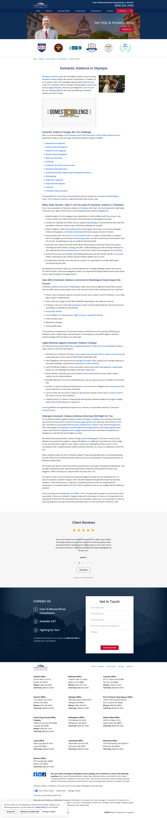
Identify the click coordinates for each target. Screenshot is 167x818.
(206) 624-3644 (46, 685)
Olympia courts (75, 135)
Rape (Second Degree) (55, 183)
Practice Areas (80, 11)
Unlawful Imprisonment (56, 191)
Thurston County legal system (100, 135)
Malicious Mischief (54, 158)
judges (78, 430)
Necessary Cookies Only (29, 812)
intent (113, 393)
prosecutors (91, 430)
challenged (92, 438)
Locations (110, 11)
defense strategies (73, 346)
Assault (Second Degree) (56, 147)
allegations (103, 211)
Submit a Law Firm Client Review (83, 577)
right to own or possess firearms (88, 315)
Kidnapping (51, 176)
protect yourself (95, 354)
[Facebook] (35, 774)
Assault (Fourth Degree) (56, 154)
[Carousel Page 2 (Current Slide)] (79, 563)
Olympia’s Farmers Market (72, 427)
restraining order (82, 238)
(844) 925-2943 (124, 5)
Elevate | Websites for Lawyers (119, 812)
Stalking (49, 161)
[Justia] (44, 774)
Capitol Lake (97, 425)
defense (118, 250)
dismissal (90, 370)
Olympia (41, 59)
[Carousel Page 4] (88, 563)
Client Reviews (96, 11)
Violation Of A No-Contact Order (60, 165)
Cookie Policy (61, 791)
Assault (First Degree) (55, 143)
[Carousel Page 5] (92, 563)
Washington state (84, 85)
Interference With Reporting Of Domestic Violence (68, 172)
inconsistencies (71, 250)
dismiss (83, 393)
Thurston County (100, 346)
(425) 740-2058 (46, 705)
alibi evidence (93, 363)
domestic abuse (49, 79)
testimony (79, 363)
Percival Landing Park (81, 425)
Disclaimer (101, 666)
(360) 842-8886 (115, 705)
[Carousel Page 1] (75, 563)
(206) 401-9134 (46, 728)
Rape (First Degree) (54, 180)
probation (76, 305)
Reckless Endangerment (56, 169)
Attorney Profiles (64, 11)
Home (38, 11)
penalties (57, 87)
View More (83, 570)
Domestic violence (50, 76)
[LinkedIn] (40, 774)
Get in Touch (110, 601)
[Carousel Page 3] (83, 563)
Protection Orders (54, 311)
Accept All (10, 812)
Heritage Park (114, 425)
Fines (53, 301)
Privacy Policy (111, 666)
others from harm (113, 354)
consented (114, 386)
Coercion (50, 187)
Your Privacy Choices (46, 791)
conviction (61, 196)
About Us (49, 11)
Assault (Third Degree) (56, 150)
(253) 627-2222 (115, 685)
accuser (113, 216)
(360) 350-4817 (81, 705)
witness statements (75, 232)
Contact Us (122, 11)
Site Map (121, 666)
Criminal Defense (62, 59)
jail (102, 295)
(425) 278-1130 (81, 685)
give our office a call (75, 493)
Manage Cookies (74, 791)
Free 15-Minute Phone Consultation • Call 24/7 (113, 2)
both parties (65, 373)
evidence (73, 229)
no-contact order (83, 235)
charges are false (83, 360)
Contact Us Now (109, 648)
